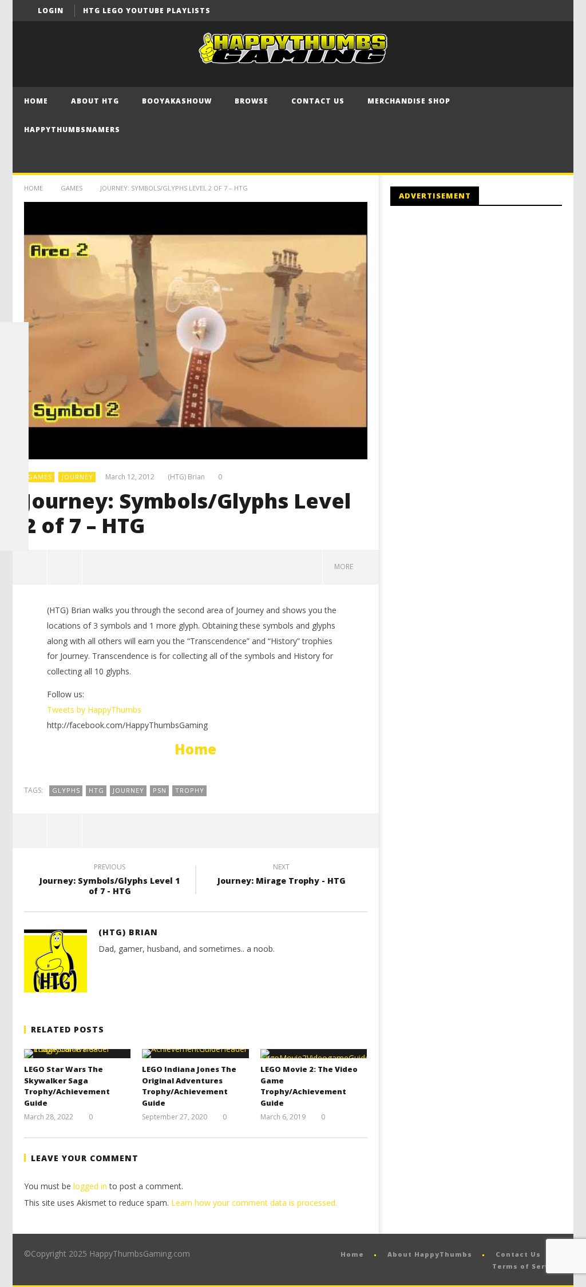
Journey (77, 476)
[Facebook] (509, 10)
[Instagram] (14, 479)
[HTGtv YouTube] (14, 393)
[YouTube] (530, 10)
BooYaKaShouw (177, 101)
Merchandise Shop (408, 101)
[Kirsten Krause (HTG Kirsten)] (14, 536)
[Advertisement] (486, 309)
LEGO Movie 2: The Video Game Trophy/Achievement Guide (309, 1086)
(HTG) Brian (186, 477)
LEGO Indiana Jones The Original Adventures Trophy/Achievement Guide (189, 1086)
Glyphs (66, 790)
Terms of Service (527, 1266)
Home (36, 101)
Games (71, 188)
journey (128, 790)
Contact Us (318, 101)
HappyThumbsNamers (72, 129)
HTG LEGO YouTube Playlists (147, 10)
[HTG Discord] (14, 422)
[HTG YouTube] (14, 365)
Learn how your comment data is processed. (254, 1202)
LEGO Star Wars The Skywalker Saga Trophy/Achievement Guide (67, 1086)
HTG (96, 790)
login (51, 10)
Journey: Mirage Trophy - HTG (281, 875)
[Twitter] (551, 10)
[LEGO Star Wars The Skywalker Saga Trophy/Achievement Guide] (77, 1053)
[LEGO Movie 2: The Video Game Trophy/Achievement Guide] (313, 1053)
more (345, 566)
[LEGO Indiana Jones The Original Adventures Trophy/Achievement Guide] (195, 1053)
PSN (160, 790)
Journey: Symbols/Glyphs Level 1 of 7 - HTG (109, 880)
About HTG (95, 101)
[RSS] (14, 508)
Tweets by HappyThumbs (94, 709)
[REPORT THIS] (64, 567)
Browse (251, 101)
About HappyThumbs (429, 1254)
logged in (90, 1186)
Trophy (189, 790)
